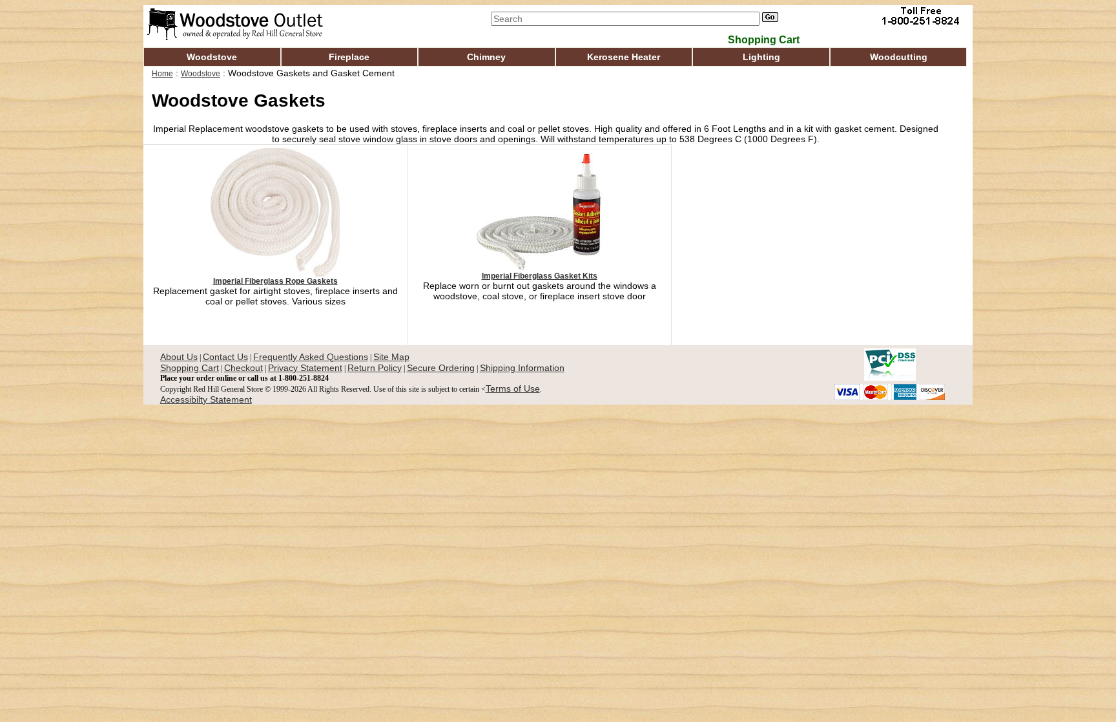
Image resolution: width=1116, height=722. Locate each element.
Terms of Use (513, 388)
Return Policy (374, 368)
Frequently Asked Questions (310, 357)
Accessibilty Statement (206, 399)
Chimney (486, 57)
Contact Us (225, 357)
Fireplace (349, 57)
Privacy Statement (305, 368)
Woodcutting (898, 57)
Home (162, 73)
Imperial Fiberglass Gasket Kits (539, 276)
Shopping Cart (189, 368)
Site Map (391, 357)
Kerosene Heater (623, 57)
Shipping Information (522, 368)
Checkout (243, 368)
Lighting (761, 57)
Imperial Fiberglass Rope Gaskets (275, 281)
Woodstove (212, 57)
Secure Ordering (441, 368)
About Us (179, 357)
